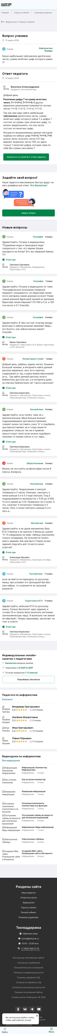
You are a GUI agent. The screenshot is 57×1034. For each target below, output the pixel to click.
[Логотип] (6, 4)
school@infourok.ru (30, 938)
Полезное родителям (28, 917)
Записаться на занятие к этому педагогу (26, 157)
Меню (51, 1032)
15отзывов (37, 731)
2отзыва (36, 720)
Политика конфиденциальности (28, 972)
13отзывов (37, 741)
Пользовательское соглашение (28, 967)
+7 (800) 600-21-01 (30, 948)
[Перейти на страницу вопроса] (28, 293)
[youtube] (39, 1009)
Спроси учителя (21, 12)
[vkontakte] (25, 1009)
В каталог (7, 699)
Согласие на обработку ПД (28, 982)
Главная (5, 12)
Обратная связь (30, 933)
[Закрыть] (37, 1016)
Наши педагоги (28, 892)
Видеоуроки (28, 902)
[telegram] (32, 1009)
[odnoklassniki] (18, 1009)
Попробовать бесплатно (28, 679)
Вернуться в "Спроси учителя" (20, 22)
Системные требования (28, 962)
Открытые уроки (28, 897)
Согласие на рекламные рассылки (28, 987)
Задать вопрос (28, 213)
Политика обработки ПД (28, 977)
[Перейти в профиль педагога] (28, 709)
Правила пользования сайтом (29, 992)
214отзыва (37, 710)
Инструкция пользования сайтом (28, 957)
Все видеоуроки (11, 760)
